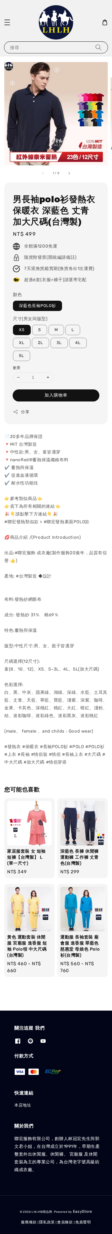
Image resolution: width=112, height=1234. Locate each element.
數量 (17, 368)
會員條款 (65, 1222)
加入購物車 (56, 395)
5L (21, 355)
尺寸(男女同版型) (30, 318)
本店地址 (22, 1105)
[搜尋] (98, 47)
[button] (7, 22)
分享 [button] (25, 412)
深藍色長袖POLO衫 (37, 305)
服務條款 (29, 1222)
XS (22, 329)
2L (40, 342)
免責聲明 (83, 1222)
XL (21, 342)
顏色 (17, 294)
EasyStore (82, 1211)
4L (78, 342)
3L (59, 342)
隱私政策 (47, 1222)
